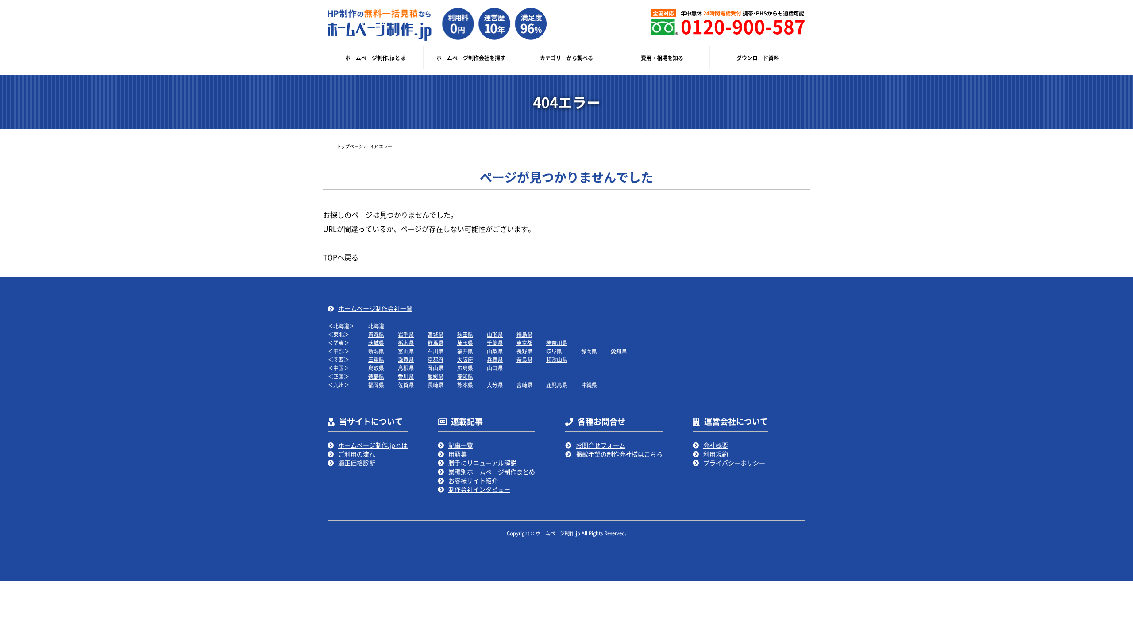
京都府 (435, 359)
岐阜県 (554, 351)
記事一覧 (460, 445)
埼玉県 (465, 342)
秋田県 (465, 334)
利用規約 (715, 453)
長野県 (524, 351)
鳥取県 (376, 368)
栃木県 (406, 342)
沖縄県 (589, 384)
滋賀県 (406, 359)
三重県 (376, 359)
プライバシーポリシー (734, 462)
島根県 (406, 368)
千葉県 (495, 342)
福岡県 (376, 384)
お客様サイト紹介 (473, 480)
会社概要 (715, 445)
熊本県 (465, 384)
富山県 (406, 351)
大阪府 (465, 359)
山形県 (495, 334)
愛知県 (619, 351)
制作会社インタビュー (479, 489)
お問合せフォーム (600, 445)
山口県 (495, 368)
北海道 (376, 326)
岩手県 (406, 334)
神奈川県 (556, 342)
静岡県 (589, 351)
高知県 (465, 376)
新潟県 (376, 351)
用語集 (457, 453)
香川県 (406, 376)
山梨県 (495, 351)
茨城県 (376, 342)
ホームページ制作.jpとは (373, 445)
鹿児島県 (556, 384)
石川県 (435, 351)
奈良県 (524, 359)
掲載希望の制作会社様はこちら (619, 453)
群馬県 (435, 342)
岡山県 (435, 368)
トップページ (349, 146)
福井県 (465, 351)
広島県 (465, 368)
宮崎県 (524, 384)
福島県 (524, 334)
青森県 (376, 334)
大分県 (495, 384)
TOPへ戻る (340, 257)
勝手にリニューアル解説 (482, 462)
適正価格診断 (356, 462)
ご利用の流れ (356, 453)
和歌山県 (556, 359)
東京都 (524, 342)
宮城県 (435, 334)
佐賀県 (406, 384)
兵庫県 (495, 359)
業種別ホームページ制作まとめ (491, 471)
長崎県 (435, 384)
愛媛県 (435, 376)
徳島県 (376, 376)
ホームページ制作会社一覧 (375, 308)
